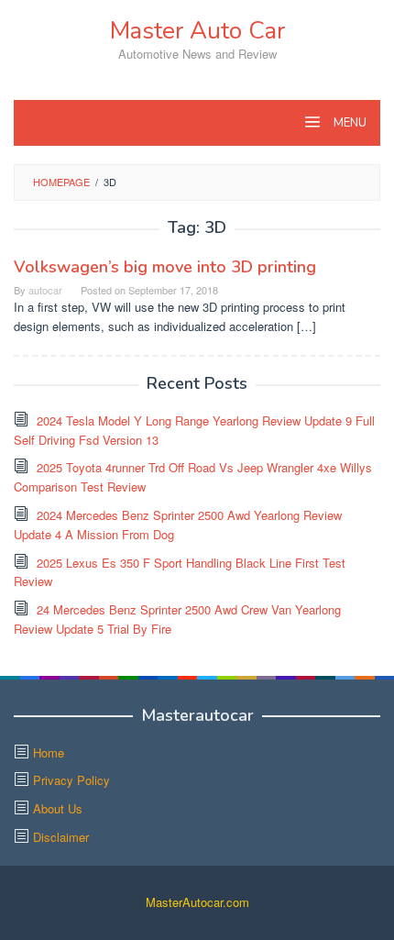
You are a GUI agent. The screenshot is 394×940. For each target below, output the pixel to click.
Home (48, 752)
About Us (57, 808)
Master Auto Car (197, 31)
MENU (349, 123)
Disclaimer (61, 837)
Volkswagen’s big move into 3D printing (165, 267)
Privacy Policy (71, 780)
